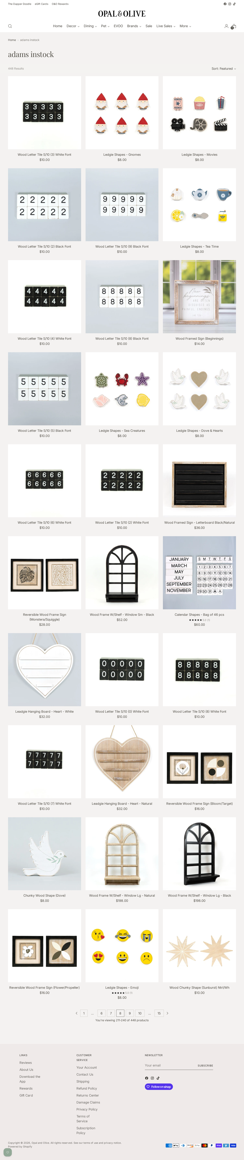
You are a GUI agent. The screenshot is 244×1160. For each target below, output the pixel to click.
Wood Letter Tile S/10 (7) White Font (44, 803)
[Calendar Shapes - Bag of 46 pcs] (199, 572)
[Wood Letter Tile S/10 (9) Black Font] (122, 204)
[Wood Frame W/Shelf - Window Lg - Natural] (122, 853)
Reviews (25, 1063)
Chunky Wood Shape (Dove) (44, 895)
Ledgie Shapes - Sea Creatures (122, 430)
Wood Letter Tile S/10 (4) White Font (44, 338)
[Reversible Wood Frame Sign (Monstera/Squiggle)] (44, 572)
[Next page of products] (167, 1013)
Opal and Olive (40, 1142)
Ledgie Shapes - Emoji (122, 987)
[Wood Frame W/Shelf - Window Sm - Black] (122, 572)
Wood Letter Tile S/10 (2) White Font (122, 522)
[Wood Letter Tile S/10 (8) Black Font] (122, 296)
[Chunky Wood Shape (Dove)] (44, 853)
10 (139, 1013)
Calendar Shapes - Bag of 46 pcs (199, 614)
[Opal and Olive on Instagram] (229, 4)
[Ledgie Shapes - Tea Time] (199, 204)
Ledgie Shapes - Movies (199, 154)
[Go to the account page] (226, 26)
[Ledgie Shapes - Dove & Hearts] (199, 388)
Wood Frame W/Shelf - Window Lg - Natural (122, 895)
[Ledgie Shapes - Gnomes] (122, 112)
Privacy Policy (87, 1109)
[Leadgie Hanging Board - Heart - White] (44, 669)
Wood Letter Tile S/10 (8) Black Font (122, 338)
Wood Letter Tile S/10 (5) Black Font (44, 430)
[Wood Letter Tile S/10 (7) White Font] (44, 761)
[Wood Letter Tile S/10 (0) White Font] (122, 669)
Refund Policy (86, 1088)
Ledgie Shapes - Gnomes (122, 154)
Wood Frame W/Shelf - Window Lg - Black (199, 895)
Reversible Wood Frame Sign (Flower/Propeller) (44, 987)
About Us (26, 1069)
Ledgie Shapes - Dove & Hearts (199, 430)
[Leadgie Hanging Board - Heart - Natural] (122, 761)
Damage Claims (88, 1102)
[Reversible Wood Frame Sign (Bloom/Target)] (199, 761)
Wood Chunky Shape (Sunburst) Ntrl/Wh (199, 987)
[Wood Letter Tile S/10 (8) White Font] (199, 669)
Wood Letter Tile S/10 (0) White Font (122, 711)
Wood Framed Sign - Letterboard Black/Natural (199, 522)
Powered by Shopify (20, 1146)
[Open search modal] (10, 26)
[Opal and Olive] (122, 13)
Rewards (26, 1088)
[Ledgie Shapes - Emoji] (122, 945)
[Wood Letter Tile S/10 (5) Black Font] (44, 388)
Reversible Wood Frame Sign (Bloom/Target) (199, 803)
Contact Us (84, 1074)
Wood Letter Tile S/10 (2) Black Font (44, 246)
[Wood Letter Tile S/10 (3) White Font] (44, 112)
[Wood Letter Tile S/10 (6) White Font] (44, 480)
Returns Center (87, 1095)
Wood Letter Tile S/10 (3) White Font (44, 154)
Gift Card (26, 1095)
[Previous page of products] (76, 1013)
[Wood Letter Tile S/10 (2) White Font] (122, 480)
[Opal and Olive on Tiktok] (234, 4)
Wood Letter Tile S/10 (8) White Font (199, 711)
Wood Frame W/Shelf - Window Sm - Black (122, 614)
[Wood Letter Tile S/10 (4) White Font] (44, 296)
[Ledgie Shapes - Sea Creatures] (122, 388)
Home (12, 40)
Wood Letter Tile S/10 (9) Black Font (122, 246)
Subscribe (205, 1065)
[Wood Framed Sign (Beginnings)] (199, 296)
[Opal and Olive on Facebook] (225, 4)
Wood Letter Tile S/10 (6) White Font (44, 522)
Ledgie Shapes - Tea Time (199, 246)
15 (159, 1013)
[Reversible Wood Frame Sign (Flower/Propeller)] (44, 945)
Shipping (82, 1081)
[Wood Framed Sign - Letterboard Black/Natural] (199, 480)
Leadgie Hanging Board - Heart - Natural (122, 803)
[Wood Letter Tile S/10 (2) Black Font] (44, 204)
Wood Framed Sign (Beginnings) (199, 338)
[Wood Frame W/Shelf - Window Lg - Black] (199, 853)
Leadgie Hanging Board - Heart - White (44, 711)
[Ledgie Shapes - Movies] (199, 112)
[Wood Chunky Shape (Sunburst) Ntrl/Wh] (199, 945)
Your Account (86, 1067)
